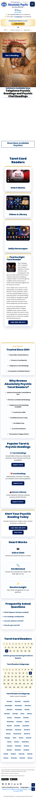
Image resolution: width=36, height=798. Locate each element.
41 (28, 684)
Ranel (27, 722)
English (31, 787)
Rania (21, 738)
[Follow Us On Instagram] (12, 784)
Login (5, 29)
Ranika (9, 746)
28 (8, 680)
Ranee (9, 718)
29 (12, 680)
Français (16, 791)
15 (19, 647)
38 (16, 684)
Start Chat (18, 532)
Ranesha (26, 726)
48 (26, 687)
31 (20, 680)
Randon (9, 710)
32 (23, 680)
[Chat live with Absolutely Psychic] (33, 789)
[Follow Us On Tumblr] (20, 784)
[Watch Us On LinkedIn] (15, 784)
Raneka (19, 722)
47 (22, 687)
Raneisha (10, 722)
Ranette (27, 730)
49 (30, 687)
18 (30, 647)
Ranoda (14, 758)
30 (16, 680)
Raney (8, 734)
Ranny (6, 758)
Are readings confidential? (14, 617)
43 (6, 687)
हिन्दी (21, 791)
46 (18, 687)
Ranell (9, 726)
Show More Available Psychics (18, 144)
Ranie (9, 742)
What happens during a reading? (16, 612)
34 (31, 680)
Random (28, 706)
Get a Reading (12, 55)
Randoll (26, 701)
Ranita (26, 746)
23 (21, 651)
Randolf (18, 701)
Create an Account (15, 30)
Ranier (16, 742)
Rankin (13, 754)
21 (14, 651)
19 (4, 677)
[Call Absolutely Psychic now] (33, 785)
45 (14, 687)
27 (4, 680)
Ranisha (18, 746)
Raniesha (25, 742)
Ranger (7, 738)
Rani (14, 738)
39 (20, 684)
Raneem (18, 718)
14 (16, 647)
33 (27, 680)
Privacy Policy (21, 775)
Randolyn (18, 706)
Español (4, 789)
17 (26, 647)
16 (23, 647)
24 (25, 651)
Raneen (26, 718)
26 (31, 677)
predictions (18, 16)
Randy (27, 710)
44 (10, 687)
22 (17, 651)
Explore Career (18, 502)
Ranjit (6, 754)
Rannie (29, 754)
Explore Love (18, 483)
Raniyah (18, 750)
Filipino (31, 789)
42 (31, 684)
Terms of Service (14, 773)
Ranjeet (26, 750)
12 (8, 647)
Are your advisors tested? (14, 621)
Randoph (18, 710)
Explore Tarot (18, 465)
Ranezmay (17, 734)
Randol (9, 701)
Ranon (30, 758)
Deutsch (19, 789)
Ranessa (9, 730)
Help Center (27, 30)
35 (4, 684)
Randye (7, 714)
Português (11, 789)
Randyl (15, 714)
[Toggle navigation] (32, 4)
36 (8, 684)
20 (10, 651)
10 (31, 644)
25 (29, 651)
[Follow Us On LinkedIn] (18, 784)
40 (24, 684)
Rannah (21, 754)
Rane (22, 714)
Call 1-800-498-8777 (18, 322)
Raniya (9, 750)
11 (5, 647)
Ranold (22, 758)
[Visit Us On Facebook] (3, 784)
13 (12, 647)
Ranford (27, 734)
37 (12, 684)
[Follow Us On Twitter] (6, 784)
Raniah (28, 738)
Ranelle (17, 726)
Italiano (25, 789)
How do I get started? (12, 625)
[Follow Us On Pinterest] (9, 784)
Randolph (8, 706)
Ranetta (18, 730)
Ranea (29, 714)
